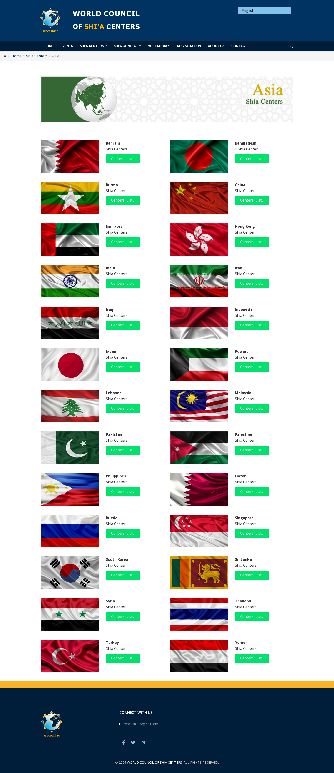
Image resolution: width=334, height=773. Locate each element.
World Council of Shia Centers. (155, 762)
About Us (216, 46)
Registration (189, 46)
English (247, 10)
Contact (239, 46)
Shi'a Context (126, 46)
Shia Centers (37, 55)
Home (49, 46)
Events (66, 46)
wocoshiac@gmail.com (141, 724)
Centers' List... (123, 158)
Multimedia (157, 46)
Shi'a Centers (92, 46)
